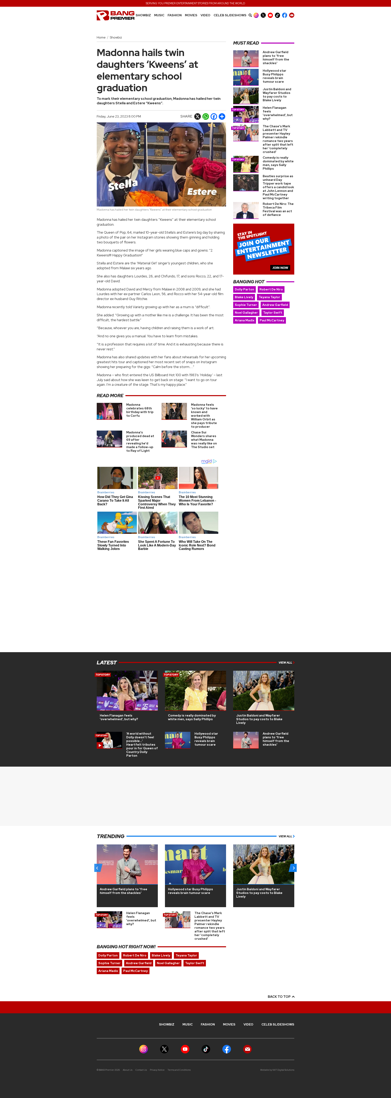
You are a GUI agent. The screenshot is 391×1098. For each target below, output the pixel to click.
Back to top (279, 997)
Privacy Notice (157, 1069)
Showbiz (143, 15)
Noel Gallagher (246, 313)
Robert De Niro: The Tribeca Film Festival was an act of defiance (278, 209)
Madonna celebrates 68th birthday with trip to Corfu (140, 410)
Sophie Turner (246, 305)
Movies (191, 15)
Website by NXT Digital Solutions (277, 1069)
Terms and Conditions (179, 1069)
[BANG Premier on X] (263, 15)
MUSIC (159, 15)
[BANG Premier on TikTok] (277, 15)
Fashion (175, 15)
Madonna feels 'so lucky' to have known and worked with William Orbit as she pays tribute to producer (204, 416)
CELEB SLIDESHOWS (230, 15)
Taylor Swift (272, 313)
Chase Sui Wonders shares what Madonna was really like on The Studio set (204, 439)
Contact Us (141, 1069)
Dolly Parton (244, 289)
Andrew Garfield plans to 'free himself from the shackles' (276, 57)
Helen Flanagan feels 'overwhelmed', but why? (278, 113)
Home (101, 37)
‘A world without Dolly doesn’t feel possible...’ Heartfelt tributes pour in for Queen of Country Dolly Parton (142, 745)
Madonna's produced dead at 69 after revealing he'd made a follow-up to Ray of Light (140, 441)
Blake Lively (244, 297)
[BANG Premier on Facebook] (284, 15)
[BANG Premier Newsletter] (291, 15)
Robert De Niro (271, 289)
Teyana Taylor (269, 297)
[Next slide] (294, 868)
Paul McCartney (272, 320)
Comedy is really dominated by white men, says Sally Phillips (278, 163)
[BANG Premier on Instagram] (256, 15)
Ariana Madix (244, 320)
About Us (127, 1069)
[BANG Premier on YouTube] (270, 15)
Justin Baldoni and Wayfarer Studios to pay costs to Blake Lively (277, 94)
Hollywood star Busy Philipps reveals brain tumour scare (274, 76)
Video (205, 15)
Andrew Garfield (275, 305)
